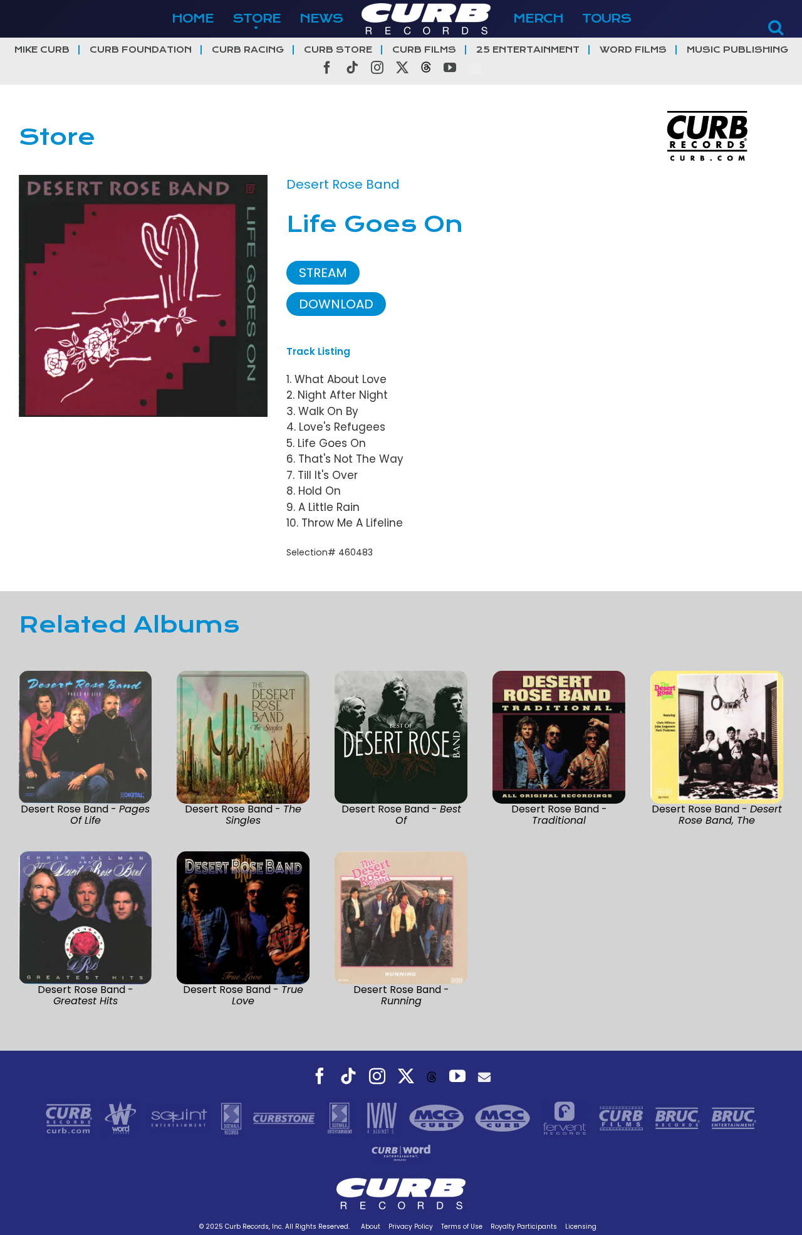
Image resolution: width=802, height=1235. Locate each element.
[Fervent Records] (566, 1117)
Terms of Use (461, 1226)
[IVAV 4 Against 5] (382, 1117)
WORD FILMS (633, 50)
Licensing (580, 1226)
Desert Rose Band (343, 184)
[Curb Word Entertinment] (401, 1151)
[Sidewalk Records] (232, 1117)
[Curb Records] (70, 1117)
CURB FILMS (424, 50)
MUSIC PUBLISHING (737, 50)
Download (336, 304)
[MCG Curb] (438, 1117)
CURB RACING (248, 50)
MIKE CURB (42, 50)
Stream (323, 272)
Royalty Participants (524, 1226)
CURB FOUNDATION (141, 50)
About (370, 1226)
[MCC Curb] (504, 1117)
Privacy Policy (410, 1226)
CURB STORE (338, 50)
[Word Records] (122, 1117)
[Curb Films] (623, 1117)
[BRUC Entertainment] (734, 1117)
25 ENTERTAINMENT (528, 50)
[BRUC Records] (679, 1117)
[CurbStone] (285, 1117)
